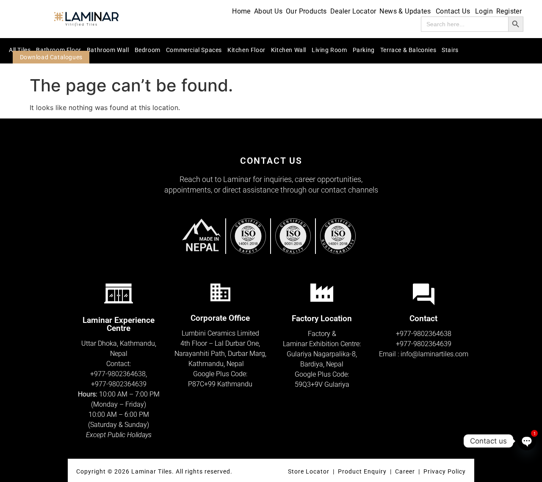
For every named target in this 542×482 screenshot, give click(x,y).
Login (484, 11)
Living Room (329, 50)
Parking (364, 50)
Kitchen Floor (246, 50)
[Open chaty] (526, 441)
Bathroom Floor (58, 50)
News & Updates (405, 11)
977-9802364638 (120, 374)
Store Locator (308, 471)
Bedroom (147, 50)
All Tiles (19, 50)
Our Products (306, 11)
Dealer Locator (353, 11)
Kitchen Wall (288, 50)
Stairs (450, 50)
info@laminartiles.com (434, 354)
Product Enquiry (362, 471)
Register (509, 11)
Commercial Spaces (194, 50)
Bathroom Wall (108, 50)
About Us (268, 11)
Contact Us (453, 11)
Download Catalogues (51, 57)
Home (241, 11)
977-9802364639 (121, 384)
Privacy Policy (444, 471)
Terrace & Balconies (408, 50)
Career (406, 471)
